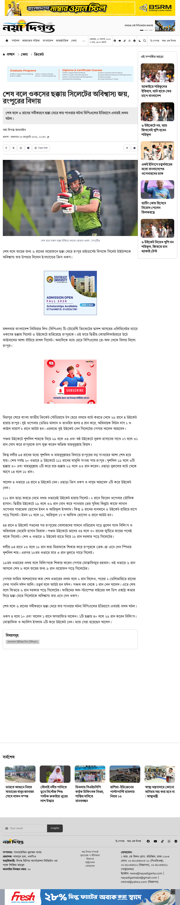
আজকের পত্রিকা (31, 40)
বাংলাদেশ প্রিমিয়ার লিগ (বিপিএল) (23, 642)
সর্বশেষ (15, 40)
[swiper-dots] (141, 30)
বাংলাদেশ (48, 40)
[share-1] (6, 148)
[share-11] (127, 148)
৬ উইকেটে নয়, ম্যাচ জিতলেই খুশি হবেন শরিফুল (154, 130)
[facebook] (114, 41)
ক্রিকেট (39, 54)
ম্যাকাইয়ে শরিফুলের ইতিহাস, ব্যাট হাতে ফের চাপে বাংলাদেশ (156, 91)
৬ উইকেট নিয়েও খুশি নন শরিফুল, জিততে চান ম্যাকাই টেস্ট (158, 246)
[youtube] (119, 41)
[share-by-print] (134, 148)
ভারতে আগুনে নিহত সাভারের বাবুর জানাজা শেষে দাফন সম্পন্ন (20, 841)
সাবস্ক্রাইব (55, 878)
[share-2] (13, 148)
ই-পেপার (154, 40)
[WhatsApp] (129, 41)
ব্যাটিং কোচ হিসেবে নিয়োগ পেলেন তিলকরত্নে (154, 207)
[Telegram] (134, 41)
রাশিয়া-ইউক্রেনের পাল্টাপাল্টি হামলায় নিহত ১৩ (122, 841)
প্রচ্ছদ (11, 54)
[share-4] (28, 148)
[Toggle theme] (140, 40)
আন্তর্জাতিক (62, 40)
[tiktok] (124, 41)
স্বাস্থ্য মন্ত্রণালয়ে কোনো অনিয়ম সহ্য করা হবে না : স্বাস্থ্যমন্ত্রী (160, 841)
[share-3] (21, 148)
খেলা (74, 40)
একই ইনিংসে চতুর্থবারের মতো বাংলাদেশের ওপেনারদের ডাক (157, 169)
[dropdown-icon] (83, 41)
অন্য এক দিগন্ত (169, 40)
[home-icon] (7, 40)
